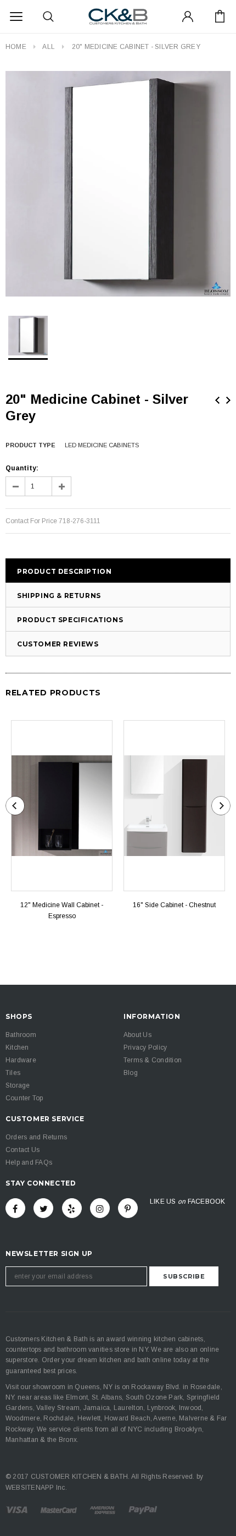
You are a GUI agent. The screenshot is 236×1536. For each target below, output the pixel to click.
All (48, 47)
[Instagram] (100, 1208)
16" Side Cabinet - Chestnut (174, 905)
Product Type (30, 445)
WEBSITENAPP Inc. (36, 1487)
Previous (217, 400)
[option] (118, 184)
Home (15, 47)
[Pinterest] (128, 1208)
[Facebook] (15, 1208)
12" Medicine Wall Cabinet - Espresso (61, 910)
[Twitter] (43, 1208)
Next (228, 400)
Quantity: (21, 468)
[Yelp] (72, 1208)
